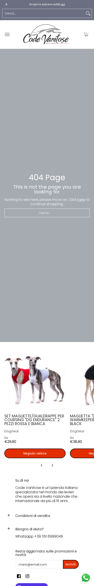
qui (63, 4)
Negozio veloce (35, 453)
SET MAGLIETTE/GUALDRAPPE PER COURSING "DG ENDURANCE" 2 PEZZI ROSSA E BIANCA (34, 419)
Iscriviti (71, 564)
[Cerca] (88, 13)
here (81, 199)
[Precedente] (42, 465)
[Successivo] (52, 465)
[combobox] (43, 13)
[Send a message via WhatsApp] (86, 578)
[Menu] (7, 34)
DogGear (11, 431)
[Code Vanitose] (46, 34)
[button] (86, 34)
